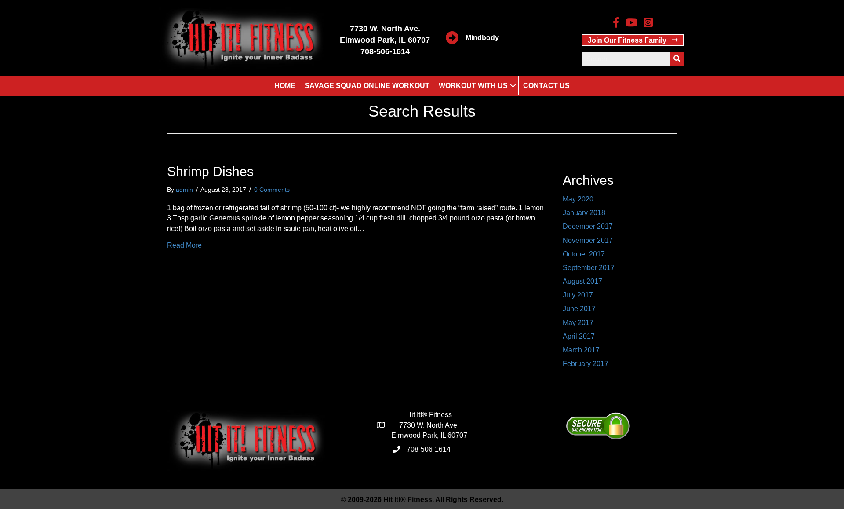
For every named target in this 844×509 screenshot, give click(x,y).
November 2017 (588, 240)
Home (284, 85)
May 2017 (578, 322)
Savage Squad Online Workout (367, 85)
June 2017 (579, 308)
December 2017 (588, 226)
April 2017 (579, 336)
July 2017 (578, 295)
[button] (633, 40)
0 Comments (272, 189)
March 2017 (581, 350)
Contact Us (546, 85)
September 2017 (589, 267)
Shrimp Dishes (210, 171)
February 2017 (585, 363)
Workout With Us (473, 85)
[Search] (677, 59)
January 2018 (584, 212)
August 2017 (582, 281)
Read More (184, 245)
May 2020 (578, 199)
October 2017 (584, 254)
